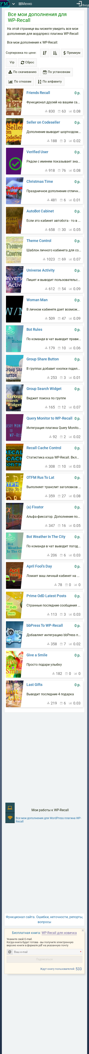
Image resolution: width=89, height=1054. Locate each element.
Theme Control (38, 240)
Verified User (37, 152)
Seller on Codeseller (43, 122)
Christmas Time (39, 181)
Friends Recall (38, 92)
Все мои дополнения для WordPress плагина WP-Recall (48, 819)
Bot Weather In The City (45, 536)
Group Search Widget (43, 388)
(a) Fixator (34, 507)
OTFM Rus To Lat (40, 477)
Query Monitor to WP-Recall (49, 418)
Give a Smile (36, 655)
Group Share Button (42, 359)
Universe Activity (40, 270)
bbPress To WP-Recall (44, 625)
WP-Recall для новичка (59, 933)
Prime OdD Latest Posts (46, 596)
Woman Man (37, 300)
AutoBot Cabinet (40, 211)
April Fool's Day (39, 566)
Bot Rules (34, 329)
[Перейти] (15, 102)
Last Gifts (34, 684)
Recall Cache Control (43, 448)
